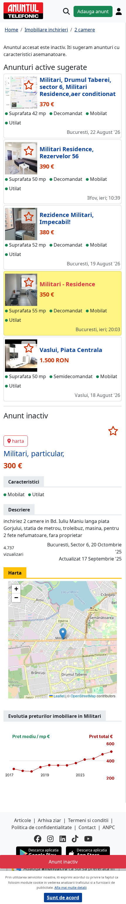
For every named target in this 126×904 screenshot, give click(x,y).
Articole (22, 820)
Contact (87, 827)
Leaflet (58, 695)
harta (18, 441)
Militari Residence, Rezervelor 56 (67, 152)
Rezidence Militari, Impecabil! (67, 218)
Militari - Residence (67, 284)
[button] (63, 634)
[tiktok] (75, 838)
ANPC (109, 827)
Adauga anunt (93, 11)
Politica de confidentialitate (41, 827)
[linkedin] (62, 838)
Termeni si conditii (88, 820)
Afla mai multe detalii (71, 887)
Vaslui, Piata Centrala (71, 350)
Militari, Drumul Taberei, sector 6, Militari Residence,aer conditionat (78, 87)
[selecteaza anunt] (28, 85)
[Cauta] (66, 11)
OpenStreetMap (83, 695)
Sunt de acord (63, 897)
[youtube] (88, 838)
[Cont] (118, 11)
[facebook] (37, 838)
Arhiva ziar (49, 820)
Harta (15, 573)
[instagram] (50, 838)
